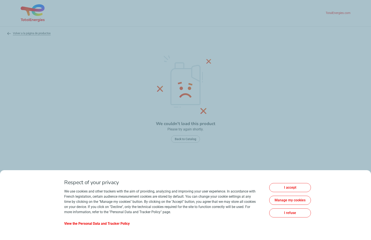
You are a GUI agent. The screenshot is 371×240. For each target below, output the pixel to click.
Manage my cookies (290, 200)
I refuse (290, 213)
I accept (290, 187)
